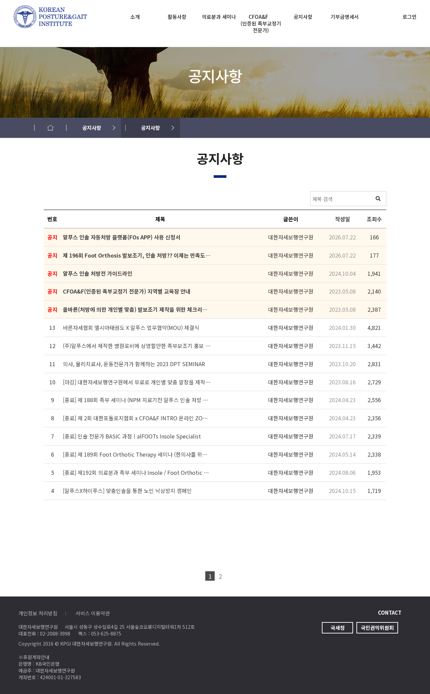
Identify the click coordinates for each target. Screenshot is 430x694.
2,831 (374, 364)
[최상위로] (411, 675)
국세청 (338, 627)
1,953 (374, 472)
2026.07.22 (342, 237)
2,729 (374, 382)
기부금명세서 (345, 16)
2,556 (374, 400)
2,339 (374, 436)
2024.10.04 (342, 273)
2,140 (374, 291)
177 (374, 255)
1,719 (374, 491)
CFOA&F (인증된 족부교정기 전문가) (261, 23)
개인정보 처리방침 (37, 613)
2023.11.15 (342, 346)
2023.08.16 (342, 382)
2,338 (374, 454)
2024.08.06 (342, 472)
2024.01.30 (342, 327)
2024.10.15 (342, 491)
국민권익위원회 (377, 627)
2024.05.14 (342, 454)
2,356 (374, 418)
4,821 (374, 327)
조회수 (374, 219)
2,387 (374, 309)
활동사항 (177, 16)
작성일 (342, 219)
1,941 (374, 273)
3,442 (374, 346)
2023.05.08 (342, 291)
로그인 (409, 16)
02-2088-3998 (55, 633)
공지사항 (303, 16)
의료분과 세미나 (219, 16)
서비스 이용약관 (93, 613)
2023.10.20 (342, 364)
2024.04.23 (342, 400)
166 (374, 237)
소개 (135, 16)
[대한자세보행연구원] (50, 9)
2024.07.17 (342, 436)
